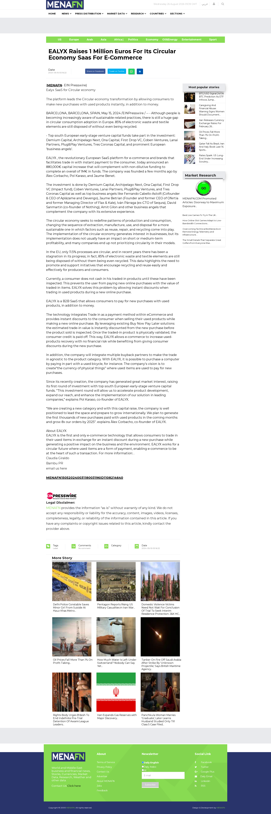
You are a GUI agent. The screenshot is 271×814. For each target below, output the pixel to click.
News (65, 13)
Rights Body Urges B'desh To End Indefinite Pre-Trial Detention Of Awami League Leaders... (71, 720)
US (55, 39)
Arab (90, 39)
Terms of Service (106, 762)
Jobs (99, 785)
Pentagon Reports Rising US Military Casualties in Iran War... (116, 606)
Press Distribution (88, 13)
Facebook (206, 762)
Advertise (102, 776)
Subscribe (150, 784)
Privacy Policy (104, 767)
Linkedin (205, 781)
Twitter (204, 767)
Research (137, 13)
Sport (211, 39)
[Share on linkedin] (140, 71)
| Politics (132, 39)
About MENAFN (106, 781)
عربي (205, 4)
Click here (74, 785)
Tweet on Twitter (117, 71)
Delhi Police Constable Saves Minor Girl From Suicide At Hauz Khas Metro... (71, 607)
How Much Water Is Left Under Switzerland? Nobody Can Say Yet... (116, 663)
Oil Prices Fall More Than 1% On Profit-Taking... (209, 135)
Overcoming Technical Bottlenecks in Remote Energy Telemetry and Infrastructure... (202, 232)
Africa (117, 39)
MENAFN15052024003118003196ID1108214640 (84, 478)
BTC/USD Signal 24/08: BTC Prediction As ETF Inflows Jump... (211, 96)
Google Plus (207, 771)
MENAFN (54, 85)
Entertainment (186, 39)
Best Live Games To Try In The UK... (200, 215)
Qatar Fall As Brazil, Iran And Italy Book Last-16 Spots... (211, 146)
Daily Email (206, 776)
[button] (214, 4)
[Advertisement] (137, 25)
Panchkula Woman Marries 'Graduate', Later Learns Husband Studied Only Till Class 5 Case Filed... (158, 720)
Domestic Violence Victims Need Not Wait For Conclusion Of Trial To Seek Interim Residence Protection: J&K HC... (160, 609)
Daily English (151, 762)
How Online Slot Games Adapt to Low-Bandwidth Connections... (202, 222)
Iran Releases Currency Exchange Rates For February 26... (211, 123)
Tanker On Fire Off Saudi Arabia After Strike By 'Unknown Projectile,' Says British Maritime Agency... (161, 664)
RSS (202, 785)
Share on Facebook (95, 71)
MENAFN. (70, 807)
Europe (74, 39)
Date (51, 69)
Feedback (102, 790)
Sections (176, 13)
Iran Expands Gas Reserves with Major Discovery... (117, 717)
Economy (152, 39)
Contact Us (103, 771)
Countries (157, 13)
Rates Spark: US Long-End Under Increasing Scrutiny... (211, 158)
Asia (103, 39)
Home (52, 13)
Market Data (116, 13)
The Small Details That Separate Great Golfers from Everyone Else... (202, 241)
